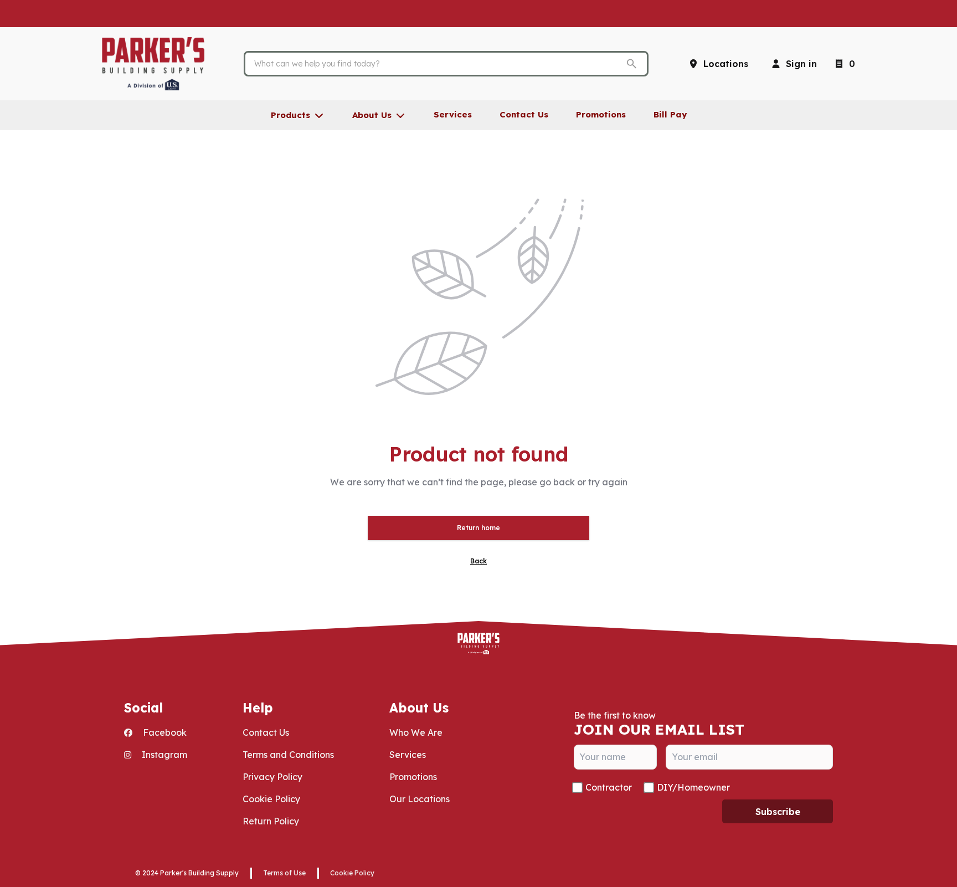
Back (478, 561)
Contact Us (266, 732)
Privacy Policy (272, 776)
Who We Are (416, 732)
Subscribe (777, 811)
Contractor (608, 787)
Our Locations (419, 798)
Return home (478, 528)
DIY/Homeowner (693, 787)
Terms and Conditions (288, 754)
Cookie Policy (271, 798)
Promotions (413, 776)
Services (407, 754)
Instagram (163, 754)
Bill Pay (670, 114)
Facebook (164, 732)
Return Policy (271, 821)
